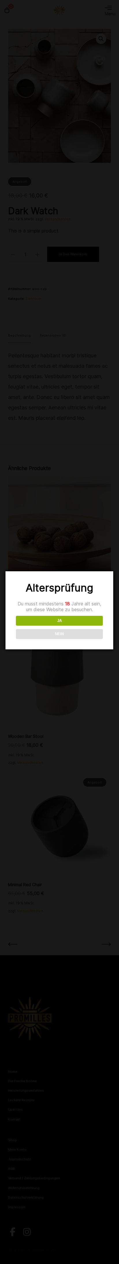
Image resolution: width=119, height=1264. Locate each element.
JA (59, 620)
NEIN (59, 634)
